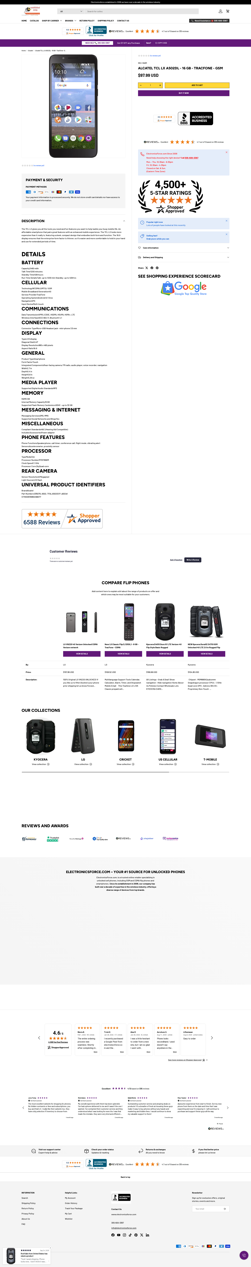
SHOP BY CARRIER (50, 20)
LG (83, 759)
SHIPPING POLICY (106, 20)
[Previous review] (39, 1038)
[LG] (83, 736)
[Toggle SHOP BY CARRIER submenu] (60, 20)
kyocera (41, 759)
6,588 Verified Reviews (58, 1042)
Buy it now (184, 93)
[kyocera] (41, 736)
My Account (70, 1198)
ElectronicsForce (32, 1257)
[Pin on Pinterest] (157, 267)
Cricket (125, 759)
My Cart (68, 1213)
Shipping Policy (29, 1203)
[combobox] (128, 11)
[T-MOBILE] (210, 736)
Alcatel (30, 50)
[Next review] (212, 1038)
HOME (24, 20)
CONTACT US (123, 20)
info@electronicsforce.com (123, 1228)
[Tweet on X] (146, 267)
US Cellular (168, 759)
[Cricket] (125, 736)
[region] (125, 1108)
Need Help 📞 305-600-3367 (97, 43)
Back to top (125, 1177)
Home (24, 50)
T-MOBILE (210, 759)
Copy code (162, 43)
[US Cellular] (168, 736)
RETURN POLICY (87, 20)
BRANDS (69, 20)
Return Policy (28, 1208)
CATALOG (34, 20)
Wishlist (68, 1219)
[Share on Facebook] (152, 267)
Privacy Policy (28, 1213)
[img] (58, 1038)
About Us (26, 1219)
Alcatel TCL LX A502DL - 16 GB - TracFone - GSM (51, 50)
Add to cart (197, 85)
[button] (228, 11)
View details (82, 654)
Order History (71, 1203)
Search (25, 1198)
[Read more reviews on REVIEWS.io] (216, 1129)
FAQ (23, 1224)
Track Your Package (74, 1208)
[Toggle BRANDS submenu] (75, 20)
